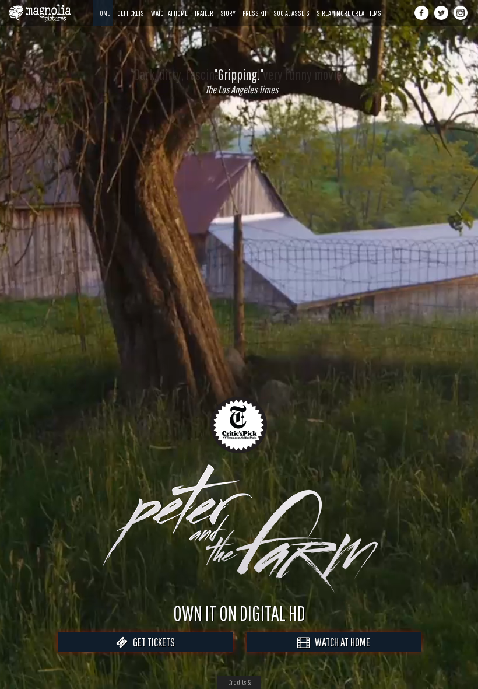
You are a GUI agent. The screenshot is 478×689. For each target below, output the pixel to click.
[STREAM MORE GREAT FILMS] (349, 4)
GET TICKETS (151, 642)
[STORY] (227, 4)
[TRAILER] (204, 4)
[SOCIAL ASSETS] (291, 4)
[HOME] (103, 4)
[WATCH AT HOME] (169, 4)
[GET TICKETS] (130, 4)
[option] (239, 81)
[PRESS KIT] (254, 4)
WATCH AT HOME (340, 642)
